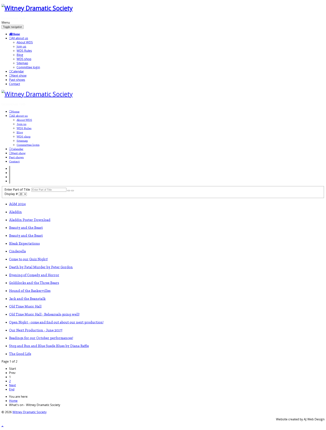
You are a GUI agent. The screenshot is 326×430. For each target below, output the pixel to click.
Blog (20, 55)
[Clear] (72, 190)
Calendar (17, 71)
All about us (19, 38)
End (11, 389)
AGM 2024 (17, 204)
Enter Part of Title (18, 189)
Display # (12, 194)
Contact (14, 84)
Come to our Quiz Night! (28, 259)
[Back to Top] (2, 426)
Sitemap (22, 63)
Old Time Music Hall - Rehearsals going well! (44, 314)
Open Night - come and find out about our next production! (56, 322)
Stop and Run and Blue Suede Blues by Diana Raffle (49, 346)
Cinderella (17, 251)
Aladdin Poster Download (29, 220)
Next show (18, 75)
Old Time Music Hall (25, 306)
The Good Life (20, 354)
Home (16, 34)
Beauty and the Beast (26, 227)
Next (12, 385)
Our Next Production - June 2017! (35, 330)
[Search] (68, 190)
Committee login (28, 67)
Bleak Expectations (24, 243)
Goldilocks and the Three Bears (34, 283)
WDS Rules (24, 51)
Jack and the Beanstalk (27, 298)
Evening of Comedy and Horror (34, 275)
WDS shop (24, 59)
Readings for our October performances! (41, 338)
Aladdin (15, 212)
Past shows (17, 80)
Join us (21, 46)
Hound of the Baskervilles (30, 290)
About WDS (25, 42)
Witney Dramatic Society (29, 412)
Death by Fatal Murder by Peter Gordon (41, 267)
